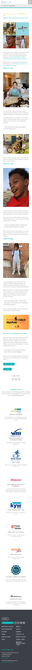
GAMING (18, 631)
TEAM (3, 634)
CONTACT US (20, 634)
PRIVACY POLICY (21, 636)
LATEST (18, 629)
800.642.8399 (6, 657)
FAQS (3, 639)
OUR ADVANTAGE (7, 629)
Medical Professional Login (20, 643)
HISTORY (4, 631)
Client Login (20, 639)
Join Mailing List (8, 622)
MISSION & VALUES (7, 626)
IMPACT (18, 626)
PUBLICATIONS (6, 636)
